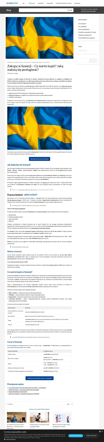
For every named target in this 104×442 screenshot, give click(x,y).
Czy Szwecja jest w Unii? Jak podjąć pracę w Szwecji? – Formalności (29, 205)
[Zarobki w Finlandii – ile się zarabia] (69, 404)
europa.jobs (82, 50)
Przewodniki (50, 3)
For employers (82, 23)
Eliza (17, 73)
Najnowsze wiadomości (85, 35)
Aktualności (41, 3)
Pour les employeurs (84, 29)
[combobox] (100, 431)
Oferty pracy (32, 3)
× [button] (102, 431)
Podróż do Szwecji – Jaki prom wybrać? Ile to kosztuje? (24, 389)
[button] (35, 439)
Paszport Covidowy (14, 95)
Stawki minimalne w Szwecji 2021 (20, 247)
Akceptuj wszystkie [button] (75, 435)
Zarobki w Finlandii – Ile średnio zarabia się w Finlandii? (24, 393)
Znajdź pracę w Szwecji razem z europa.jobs (39, 378)
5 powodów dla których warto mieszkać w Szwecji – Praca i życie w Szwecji (30, 337)
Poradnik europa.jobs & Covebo (64, 3)
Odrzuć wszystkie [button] (91, 435)
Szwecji (45, 182)
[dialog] (52, 435)
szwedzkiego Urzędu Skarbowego (40, 228)
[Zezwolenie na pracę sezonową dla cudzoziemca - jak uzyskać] (9, 404)
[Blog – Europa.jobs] (12, 3)
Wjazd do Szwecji (67, 86)
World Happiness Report (14, 200)
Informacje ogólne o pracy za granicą (18, 62)
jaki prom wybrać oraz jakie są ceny (28, 189)
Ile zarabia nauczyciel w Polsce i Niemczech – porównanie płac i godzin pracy (15, 426)
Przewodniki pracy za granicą (40, 62)
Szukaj (93, 60)
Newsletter (77, 3)
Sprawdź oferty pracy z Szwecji (39, 159)
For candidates (82, 26)
